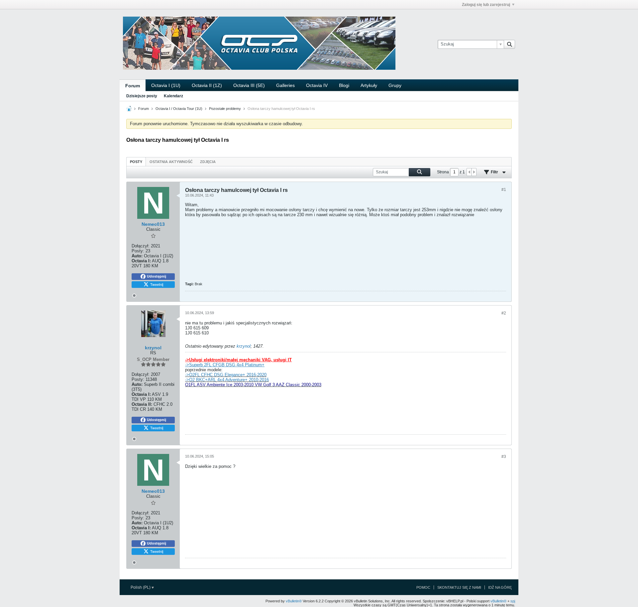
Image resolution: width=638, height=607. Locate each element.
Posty (136, 162)
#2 (503, 313)
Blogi (344, 85)
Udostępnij (156, 276)
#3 (503, 456)
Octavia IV (317, 85)
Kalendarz (173, 96)
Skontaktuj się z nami (459, 587)
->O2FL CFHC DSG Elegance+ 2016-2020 (225, 374)
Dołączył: (141, 245)
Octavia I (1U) (165, 85)
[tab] (136, 161)
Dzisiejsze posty (141, 96)
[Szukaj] (509, 44)
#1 (503, 189)
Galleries (285, 85)
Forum (132, 85)
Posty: (138, 250)
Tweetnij (156, 284)
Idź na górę (500, 587)
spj (512, 601)
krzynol (244, 346)
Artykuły (369, 85)
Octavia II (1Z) (207, 85)
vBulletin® (294, 601)
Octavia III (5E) (249, 85)
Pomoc (423, 587)
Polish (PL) (141, 587)
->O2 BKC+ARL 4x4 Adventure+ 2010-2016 (227, 379)
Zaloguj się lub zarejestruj (486, 4)
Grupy (394, 85)
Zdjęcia (208, 162)
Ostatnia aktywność (171, 162)
